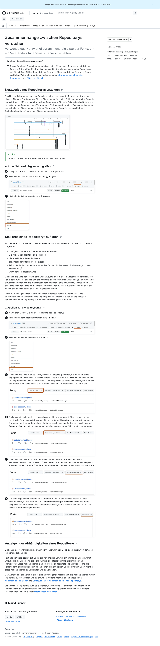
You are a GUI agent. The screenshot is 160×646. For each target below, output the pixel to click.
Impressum (28, 637)
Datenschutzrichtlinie (12, 621)
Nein (21, 617)
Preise (66, 637)
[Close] (153, 4)
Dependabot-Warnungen (45, 591)
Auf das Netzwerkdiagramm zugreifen (28, 166)
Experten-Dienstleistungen (82, 637)
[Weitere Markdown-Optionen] (130, 39)
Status (59, 637)
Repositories (25, 26)
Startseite (12, 26)
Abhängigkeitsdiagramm (16, 580)
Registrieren (17, 19)
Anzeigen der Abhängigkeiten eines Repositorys (40, 543)
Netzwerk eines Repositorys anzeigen (32, 89)
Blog (96, 637)
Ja (11, 617)
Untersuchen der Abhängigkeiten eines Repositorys (57, 580)
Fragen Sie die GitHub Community (72, 616)
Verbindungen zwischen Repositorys (80, 26)
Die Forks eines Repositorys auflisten (32, 237)
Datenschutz (49, 637)
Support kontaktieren (67, 620)
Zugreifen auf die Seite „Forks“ (23, 307)
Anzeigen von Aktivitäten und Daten (47, 26)
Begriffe (39, 637)
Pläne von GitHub (35, 78)
